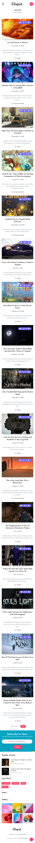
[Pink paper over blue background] (7, 808)
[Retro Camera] (17, 808)
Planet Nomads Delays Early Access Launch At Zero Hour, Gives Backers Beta (17, 703)
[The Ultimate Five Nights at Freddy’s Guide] (5, 762)
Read (18, 58)
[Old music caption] (28, 808)
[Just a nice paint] (17, 818)
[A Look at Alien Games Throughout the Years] (5, 771)
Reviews (5, 787)
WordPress (22, 834)
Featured (17, 103)
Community (6, 783)
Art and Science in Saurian (17, 42)
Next (23, 726)
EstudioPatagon (23, 838)
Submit (17, 747)
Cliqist (16, 4)
